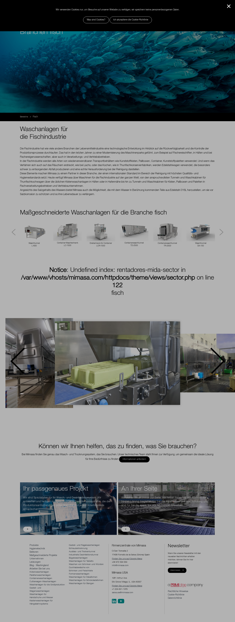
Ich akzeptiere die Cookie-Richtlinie (130, 20)
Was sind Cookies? (96, 20)
